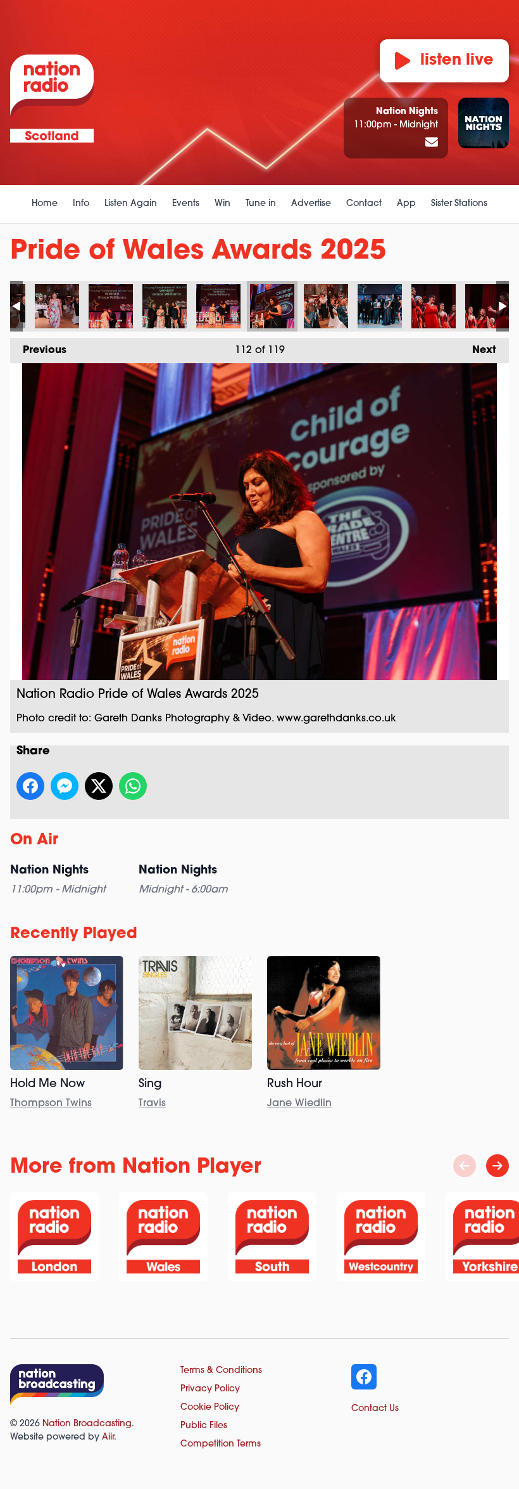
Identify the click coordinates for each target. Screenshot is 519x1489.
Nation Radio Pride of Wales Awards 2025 (57, 306)
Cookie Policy (209, 1407)
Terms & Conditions (221, 1371)
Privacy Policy (210, 1389)
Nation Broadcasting (87, 1424)
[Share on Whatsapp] (133, 786)
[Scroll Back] (464, 1165)
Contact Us (375, 1409)
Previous (38, 350)
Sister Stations (459, 204)
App (406, 204)
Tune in (261, 204)
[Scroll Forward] (497, 1165)
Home (45, 204)
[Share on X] (99, 786)
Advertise (311, 204)
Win (222, 204)
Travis (152, 1104)
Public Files (203, 1426)
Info (81, 204)
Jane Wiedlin (299, 1104)
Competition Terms (220, 1444)
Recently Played (73, 934)
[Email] (431, 143)
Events (185, 204)
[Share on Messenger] (64, 786)
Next (478, 350)
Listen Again (130, 204)
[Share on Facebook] (30, 786)
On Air (34, 840)
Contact (364, 204)
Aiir (108, 1437)
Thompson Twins (51, 1104)
